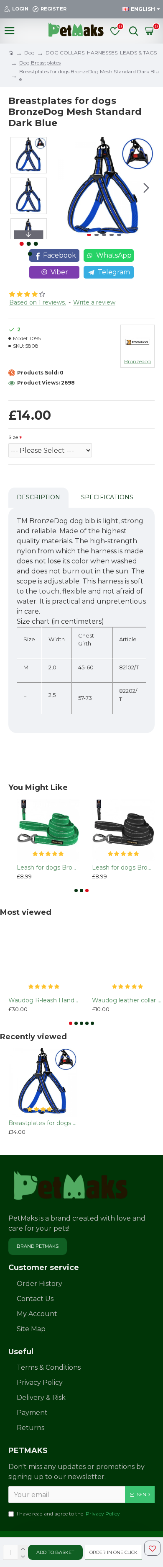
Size (13, 437)
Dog (29, 52)
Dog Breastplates (40, 62)
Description (38, 497)
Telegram (114, 272)
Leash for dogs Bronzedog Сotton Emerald (48, 867)
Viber (59, 272)
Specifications (107, 497)
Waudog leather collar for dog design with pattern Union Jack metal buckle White (127, 1000)
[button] (61, 188)
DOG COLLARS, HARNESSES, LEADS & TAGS (101, 52)
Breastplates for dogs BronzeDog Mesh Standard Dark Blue (42, 1123)
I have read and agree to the (68, 1513)
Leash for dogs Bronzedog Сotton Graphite (123, 867)
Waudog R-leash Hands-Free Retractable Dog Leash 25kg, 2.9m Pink (43, 1000)
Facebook (59, 255)
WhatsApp (114, 255)
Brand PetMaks (38, 1246)
